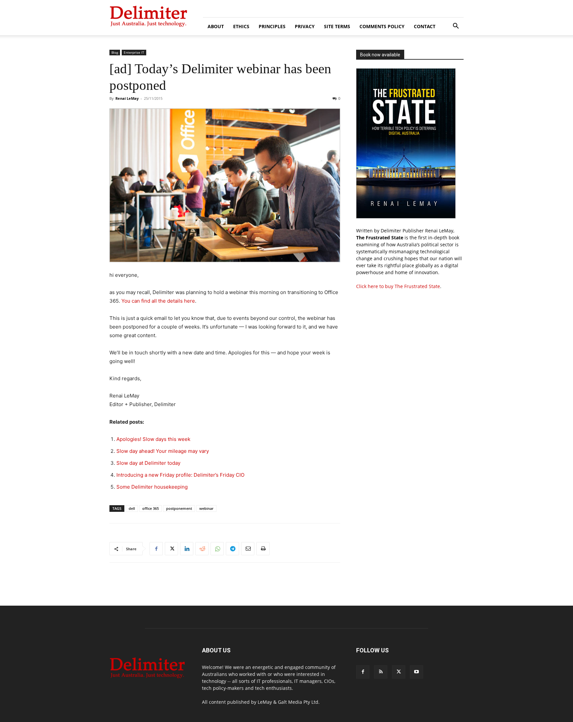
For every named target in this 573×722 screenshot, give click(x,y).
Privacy (305, 26)
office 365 (150, 508)
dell (132, 508)
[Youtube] (416, 672)
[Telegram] (232, 548)
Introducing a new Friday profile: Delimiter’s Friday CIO (180, 475)
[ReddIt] (202, 548)
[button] (456, 27)
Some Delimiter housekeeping (152, 487)
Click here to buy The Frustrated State (398, 286)
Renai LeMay (127, 98)
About (216, 26)
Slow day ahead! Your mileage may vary (162, 451)
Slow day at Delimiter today (148, 463)
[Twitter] (171, 548)
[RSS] (380, 672)
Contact (424, 26)
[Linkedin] (186, 548)
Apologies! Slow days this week (153, 439)
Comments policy (382, 26)
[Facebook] (156, 548)
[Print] (263, 548)
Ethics (241, 26)
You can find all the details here (158, 301)
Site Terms (337, 26)
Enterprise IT (134, 52)
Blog (114, 52)
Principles (272, 26)
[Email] (247, 548)
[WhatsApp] (217, 548)
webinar (206, 508)
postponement (179, 508)
